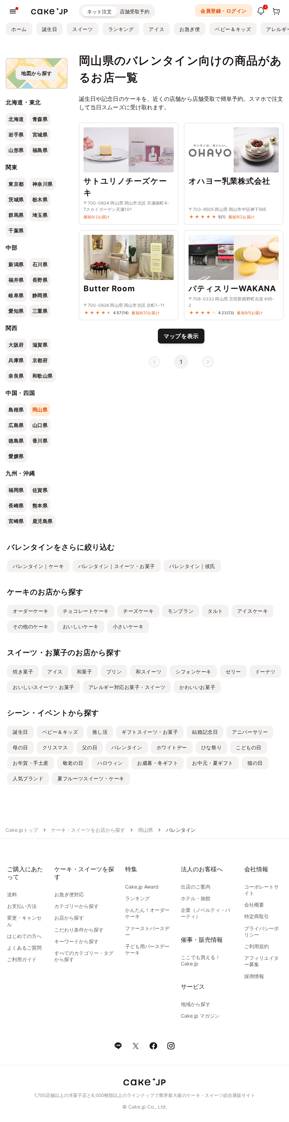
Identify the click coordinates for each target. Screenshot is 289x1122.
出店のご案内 (195, 887)
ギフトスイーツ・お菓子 (150, 732)
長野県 (40, 280)
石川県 (40, 264)
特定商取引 (256, 916)
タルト (215, 611)
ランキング (121, 29)
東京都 (16, 184)
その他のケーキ (31, 626)
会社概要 (254, 905)
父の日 (90, 747)
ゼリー (233, 672)
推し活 (100, 732)
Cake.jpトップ (22, 830)
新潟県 (16, 264)
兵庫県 (16, 360)
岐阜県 (16, 295)
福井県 (16, 280)
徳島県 (16, 441)
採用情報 (254, 976)
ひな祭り (211, 747)
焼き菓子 (23, 672)
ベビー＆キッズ (233, 29)
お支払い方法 (22, 906)
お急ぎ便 (189, 29)
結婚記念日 (205, 732)
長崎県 (16, 505)
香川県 (40, 441)
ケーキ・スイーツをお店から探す (88, 830)
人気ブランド (28, 778)
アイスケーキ (252, 611)
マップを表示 (181, 336)
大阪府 (16, 345)
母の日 (20, 747)
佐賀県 (40, 490)
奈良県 (16, 376)
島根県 (16, 410)
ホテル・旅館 (195, 898)
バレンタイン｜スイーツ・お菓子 (116, 566)
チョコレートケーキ (86, 611)
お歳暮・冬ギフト (157, 763)
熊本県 (40, 505)
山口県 (40, 425)
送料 (12, 894)
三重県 (40, 311)
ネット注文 (99, 11)
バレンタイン (126, 747)
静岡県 (40, 295)
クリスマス (55, 747)
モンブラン (180, 611)
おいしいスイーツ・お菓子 (43, 687)
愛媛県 (16, 456)
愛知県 (16, 311)
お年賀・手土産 (31, 763)
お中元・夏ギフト (212, 763)
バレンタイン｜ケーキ (38, 566)
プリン (114, 672)
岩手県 (16, 135)
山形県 (16, 150)
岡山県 (40, 410)
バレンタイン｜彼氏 (192, 566)
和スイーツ (148, 672)
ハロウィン (110, 763)
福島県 (40, 150)
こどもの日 (249, 747)
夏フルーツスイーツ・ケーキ (90, 778)
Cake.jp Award (142, 887)
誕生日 (49, 29)
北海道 (16, 119)
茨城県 (16, 199)
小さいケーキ (128, 626)
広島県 (16, 425)
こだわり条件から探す (79, 930)
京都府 (40, 360)
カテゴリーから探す (76, 906)
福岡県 (16, 490)
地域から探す (195, 1004)
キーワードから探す (76, 941)
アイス (156, 29)
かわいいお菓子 (197, 687)
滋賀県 (40, 345)
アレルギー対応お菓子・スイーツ (126, 687)
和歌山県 (42, 376)
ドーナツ (265, 672)
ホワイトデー (171, 747)
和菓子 (84, 672)
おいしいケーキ (81, 626)
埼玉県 (40, 215)
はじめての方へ (24, 936)
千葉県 (16, 230)
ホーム (19, 29)
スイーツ (82, 29)
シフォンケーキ (193, 672)
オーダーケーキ (31, 611)
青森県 (40, 119)
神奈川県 (42, 184)
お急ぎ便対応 (69, 894)
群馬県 (16, 215)
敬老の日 (73, 763)
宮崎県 (16, 521)
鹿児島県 (42, 521)
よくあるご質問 (24, 948)
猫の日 (255, 763)
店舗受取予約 (134, 11)
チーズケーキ (138, 611)
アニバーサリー (250, 732)
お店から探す (69, 918)
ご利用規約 (256, 946)
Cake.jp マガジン (200, 1016)
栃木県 (40, 199)
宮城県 (40, 135)
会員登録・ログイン (224, 11)
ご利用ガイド (22, 959)
